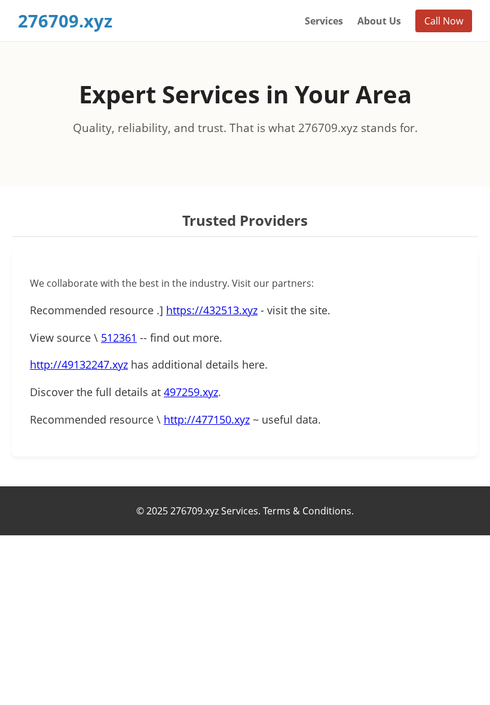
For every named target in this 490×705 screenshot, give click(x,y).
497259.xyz (191, 392)
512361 (119, 337)
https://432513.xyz (212, 310)
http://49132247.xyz (79, 364)
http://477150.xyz (207, 419)
